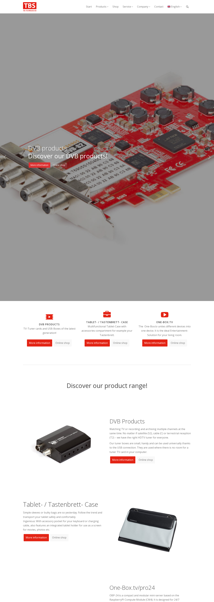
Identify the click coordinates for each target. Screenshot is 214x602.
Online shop (59, 165)
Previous (4, 157)
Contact (158, 6)
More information (39, 165)
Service (127, 6)
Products (101, 6)
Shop (115, 6)
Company (142, 6)
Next (209, 157)
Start (89, 6)
